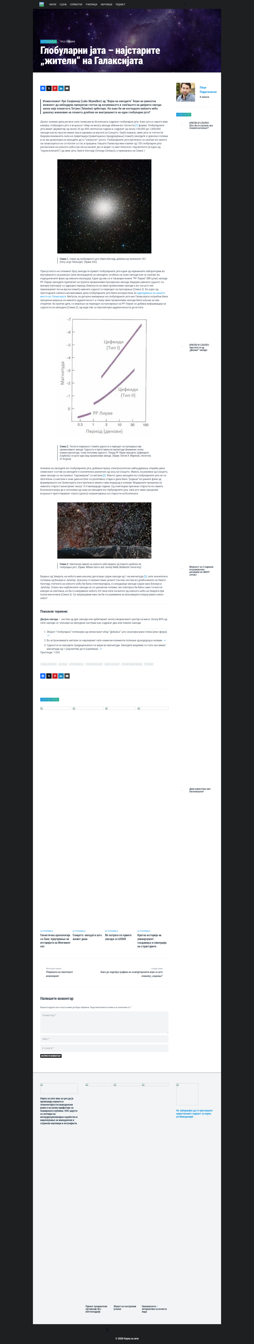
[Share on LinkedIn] (61, 88)
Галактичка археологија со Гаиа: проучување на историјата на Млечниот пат (55, 940)
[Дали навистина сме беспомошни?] (182, 898)
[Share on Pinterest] (55, 88)
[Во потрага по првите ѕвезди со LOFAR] (120, 817)
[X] (185, 4)
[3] (145, 576)
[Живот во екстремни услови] (127, 1193)
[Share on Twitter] (49, 88)
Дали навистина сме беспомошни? (199, 790)
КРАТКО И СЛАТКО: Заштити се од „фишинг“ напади (199, 347)
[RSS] (209, 4)
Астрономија (46, 931)
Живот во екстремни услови (125, 1307)
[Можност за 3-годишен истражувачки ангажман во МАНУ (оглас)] (182, 676)
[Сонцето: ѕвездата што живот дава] (88, 817)
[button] (213, 4)
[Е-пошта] (191, 4)
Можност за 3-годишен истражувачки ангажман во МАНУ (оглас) (201, 570)
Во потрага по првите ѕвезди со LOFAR (118, 937)
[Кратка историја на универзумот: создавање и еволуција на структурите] (152, 817)
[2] (104, 475)
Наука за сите (131, 1338)
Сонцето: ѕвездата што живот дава (87, 937)
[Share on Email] (67, 88)
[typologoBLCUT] (59, 1088)
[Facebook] (179, 4)
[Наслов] (41, 4)
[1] (136, 125)
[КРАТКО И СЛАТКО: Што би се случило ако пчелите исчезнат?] (182, 232)
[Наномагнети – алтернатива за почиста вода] (155, 1193)
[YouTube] (197, 4)
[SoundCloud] (203, 4)
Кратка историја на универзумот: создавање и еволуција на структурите (151, 940)
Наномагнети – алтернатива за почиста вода (154, 1309)
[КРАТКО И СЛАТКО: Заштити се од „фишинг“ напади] (182, 454)
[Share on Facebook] (43, 88)
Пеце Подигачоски (208, 90)
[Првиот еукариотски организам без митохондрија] (99, 1193)
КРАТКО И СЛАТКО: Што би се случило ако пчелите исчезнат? (201, 125)
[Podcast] (197, 1094)
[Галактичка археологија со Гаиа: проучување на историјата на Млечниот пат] (55, 817)
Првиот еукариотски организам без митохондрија (96, 1309)
